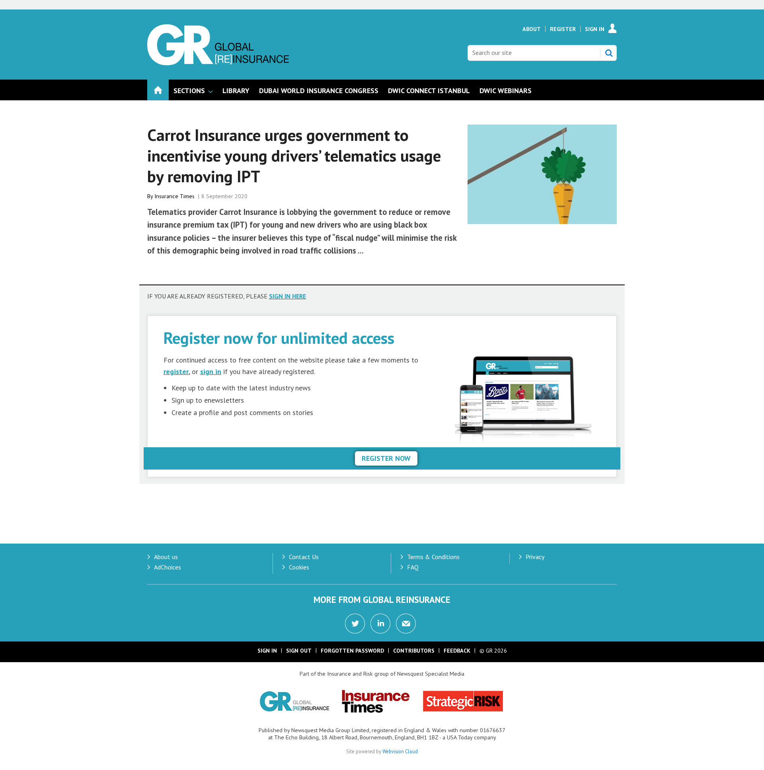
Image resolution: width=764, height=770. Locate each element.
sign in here (287, 296)
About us (166, 557)
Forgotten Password (352, 650)
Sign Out (299, 650)
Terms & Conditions (433, 557)
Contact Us (304, 557)
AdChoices (167, 567)
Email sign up (406, 623)
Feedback (457, 650)
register (176, 371)
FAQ (413, 567)
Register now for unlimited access (279, 337)
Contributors (414, 650)
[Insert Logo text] (218, 63)
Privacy (535, 557)
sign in (210, 371)
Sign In (594, 29)
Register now (386, 458)
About (531, 29)
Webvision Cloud (400, 751)
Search (608, 53)
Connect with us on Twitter (355, 623)
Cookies (299, 567)
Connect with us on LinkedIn (380, 623)
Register (563, 29)
